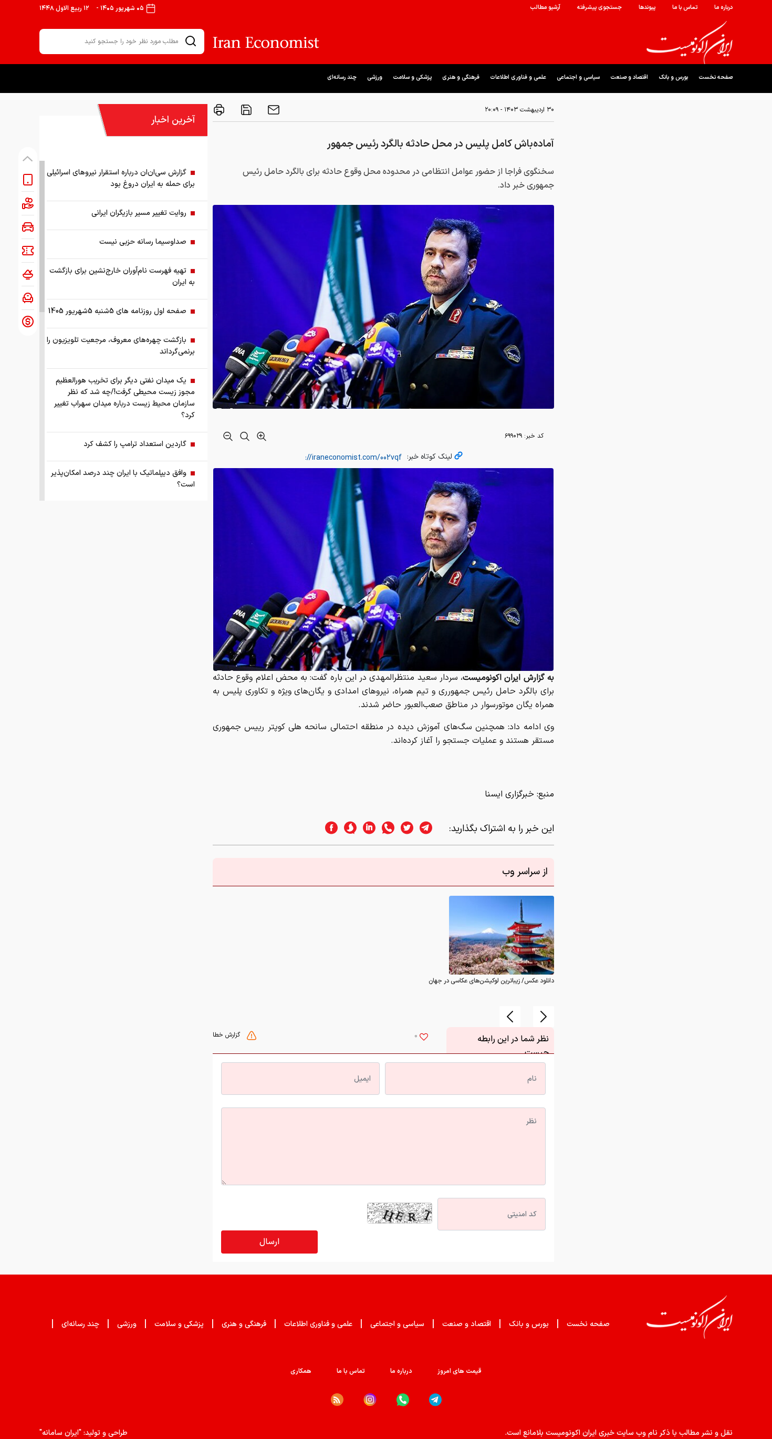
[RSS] (337, 1399)
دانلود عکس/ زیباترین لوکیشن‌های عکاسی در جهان (491, 981)
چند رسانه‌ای (342, 77)
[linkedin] (366, 828)
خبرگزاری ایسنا (509, 794)
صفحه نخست (715, 77)
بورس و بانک (673, 77)
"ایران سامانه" (60, 1432)
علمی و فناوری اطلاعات (518, 77)
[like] (424, 1038)
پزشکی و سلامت (412, 77)
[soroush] (347, 828)
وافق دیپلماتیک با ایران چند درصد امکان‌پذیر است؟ (123, 479)
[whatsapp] (384, 828)
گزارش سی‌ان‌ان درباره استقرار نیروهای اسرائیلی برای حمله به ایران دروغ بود (121, 178)
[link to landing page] (689, 42)
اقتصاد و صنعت (629, 77)
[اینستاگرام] (370, 1399)
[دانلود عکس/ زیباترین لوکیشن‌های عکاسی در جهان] (501, 935)
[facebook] (328, 828)
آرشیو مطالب (545, 7)
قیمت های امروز (459, 1371)
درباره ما (723, 7)
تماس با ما (684, 7)
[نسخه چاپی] (219, 110)
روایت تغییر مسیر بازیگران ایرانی (138, 213)
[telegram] (431, 828)
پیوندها (647, 7)
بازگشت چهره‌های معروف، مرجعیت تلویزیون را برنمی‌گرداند (121, 346)
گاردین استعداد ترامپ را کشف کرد (135, 444)
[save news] (245, 110)
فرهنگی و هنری (460, 77)
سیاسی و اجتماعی (578, 77)
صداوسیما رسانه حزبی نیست (142, 241)
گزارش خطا (227, 1035)
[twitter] (403, 828)
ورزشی (374, 77)
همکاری (300, 1371)
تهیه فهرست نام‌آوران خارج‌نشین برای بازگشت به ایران (122, 276)
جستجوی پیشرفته (599, 7)
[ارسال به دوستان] (272, 110)
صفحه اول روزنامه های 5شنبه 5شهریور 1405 (117, 311)
